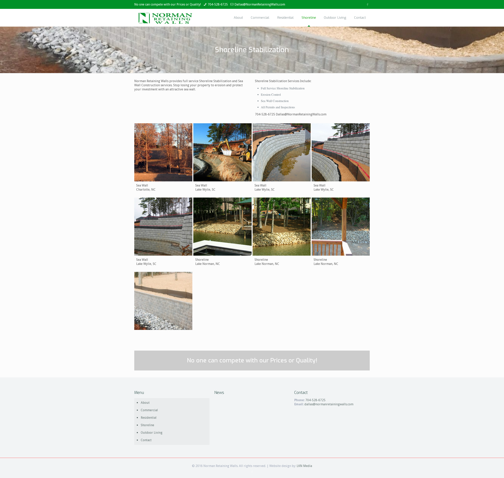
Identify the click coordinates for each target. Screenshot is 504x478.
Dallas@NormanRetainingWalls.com (259, 4)
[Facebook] (368, 4)
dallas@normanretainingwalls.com (328, 404)
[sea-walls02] (282, 227)
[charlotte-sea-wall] (163, 152)
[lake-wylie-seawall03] (341, 152)
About (145, 403)
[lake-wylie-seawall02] (282, 152)
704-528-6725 (218, 4)
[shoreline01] (341, 227)
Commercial (149, 410)
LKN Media (304, 466)
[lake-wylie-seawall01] (222, 152)
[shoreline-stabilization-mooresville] (163, 301)
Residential (149, 418)
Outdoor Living (151, 432)
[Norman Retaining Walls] (165, 18)
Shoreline (147, 425)
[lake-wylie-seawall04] (163, 227)
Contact (146, 440)
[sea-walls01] (222, 227)
